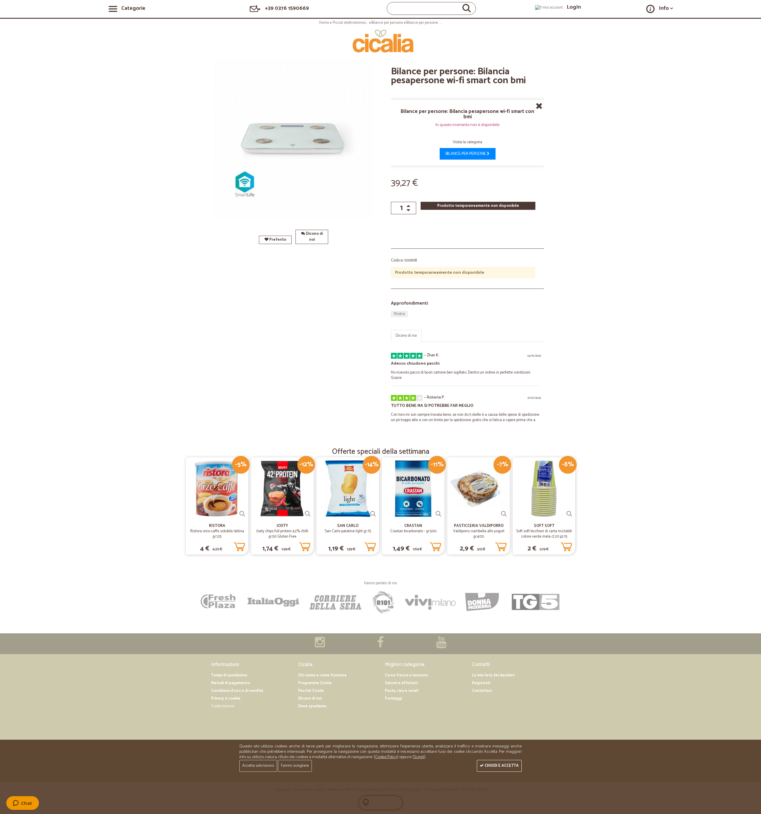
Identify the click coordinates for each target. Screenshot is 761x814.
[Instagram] (320, 645)
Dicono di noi (314, 237)
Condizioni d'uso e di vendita (237, 691)
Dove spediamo (312, 706)
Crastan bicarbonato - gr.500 (413, 531)
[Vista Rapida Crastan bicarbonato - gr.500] (438, 514)
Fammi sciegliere (295, 766)
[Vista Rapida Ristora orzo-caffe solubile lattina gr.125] (242, 514)
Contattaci (482, 691)
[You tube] (441, 645)
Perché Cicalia (311, 691)
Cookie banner (223, 706)
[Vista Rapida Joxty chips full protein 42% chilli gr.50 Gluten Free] (308, 514)
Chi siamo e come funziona (322, 675)
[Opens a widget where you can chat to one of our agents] (22, 803)
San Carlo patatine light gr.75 (348, 531)
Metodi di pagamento (230, 683)
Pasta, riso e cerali (401, 691)
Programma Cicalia (314, 683)
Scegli (419, 757)
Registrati (481, 683)
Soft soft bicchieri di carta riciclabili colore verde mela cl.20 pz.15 (544, 534)
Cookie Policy (386, 757)
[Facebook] (380, 645)
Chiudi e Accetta (501, 766)
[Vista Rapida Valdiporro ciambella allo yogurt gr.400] (504, 514)
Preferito (277, 240)
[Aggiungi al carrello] (239, 546)
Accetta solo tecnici (258, 766)
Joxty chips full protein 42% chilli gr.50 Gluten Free (282, 534)
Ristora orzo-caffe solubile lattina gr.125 (217, 534)
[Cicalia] (381, 41)
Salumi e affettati (401, 683)
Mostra (399, 314)
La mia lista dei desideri (493, 675)
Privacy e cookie (225, 698)
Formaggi (393, 698)
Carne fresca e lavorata (406, 675)
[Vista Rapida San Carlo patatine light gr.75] (373, 514)
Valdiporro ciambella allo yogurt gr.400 (478, 534)
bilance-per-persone (466, 153)
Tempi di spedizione (229, 675)
